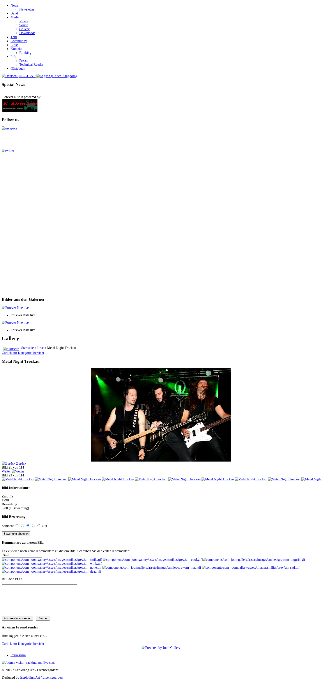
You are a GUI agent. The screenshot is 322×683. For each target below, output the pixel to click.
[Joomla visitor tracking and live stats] (28, 662)
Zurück (21, 463)
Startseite (27, 348)
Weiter (6, 471)
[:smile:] (52, 559)
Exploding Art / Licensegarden (41, 677)
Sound (23, 25)
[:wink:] (52, 563)
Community (19, 41)
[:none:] (51, 567)
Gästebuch (18, 68)
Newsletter (26, 9)
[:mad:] (151, 567)
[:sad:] (250, 567)
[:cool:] (152, 559)
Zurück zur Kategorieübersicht (23, 353)
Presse (23, 60)
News (15, 5)
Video (23, 21)
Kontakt (16, 49)
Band (14, 13)
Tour (14, 37)
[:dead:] (51, 571)
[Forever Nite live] (15, 308)
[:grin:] (253, 559)
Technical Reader (31, 64)
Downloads (27, 33)
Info (13, 56)
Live (40, 348)
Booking (25, 53)
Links (14, 45)
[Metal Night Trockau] (18, 479)
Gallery (24, 29)
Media (15, 17)
